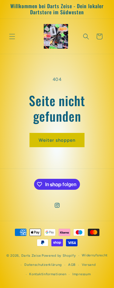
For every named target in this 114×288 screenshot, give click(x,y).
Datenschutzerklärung (43, 265)
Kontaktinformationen (47, 274)
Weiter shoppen (57, 140)
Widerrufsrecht (95, 255)
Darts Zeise (31, 256)
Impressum (81, 274)
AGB (72, 265)
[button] (12, 36)
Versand (89, 265)
